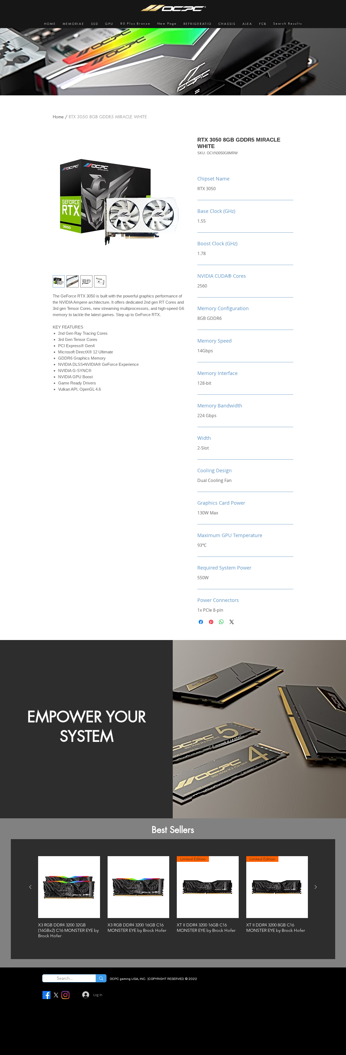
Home (58, 117)
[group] (173, 898)
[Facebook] (46, 995)
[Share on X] (231, 622)
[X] (56, 995)
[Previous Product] (30, 887)
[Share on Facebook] (201, 622)
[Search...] (101, 978)
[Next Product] (315, 887)
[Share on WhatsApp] (221, 622)
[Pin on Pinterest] (211, 622)
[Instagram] (65, 995)
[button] (73, 24)
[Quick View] (69, 887)
